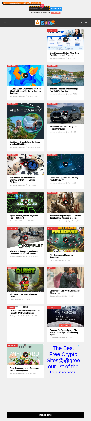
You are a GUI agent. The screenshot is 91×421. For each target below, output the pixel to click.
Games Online (14, 221)
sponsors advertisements (57, 58)
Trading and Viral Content (18, 316)
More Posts (45, 415)
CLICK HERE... (55, 12)
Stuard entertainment (56, 296)
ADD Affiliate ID (56, 9)
